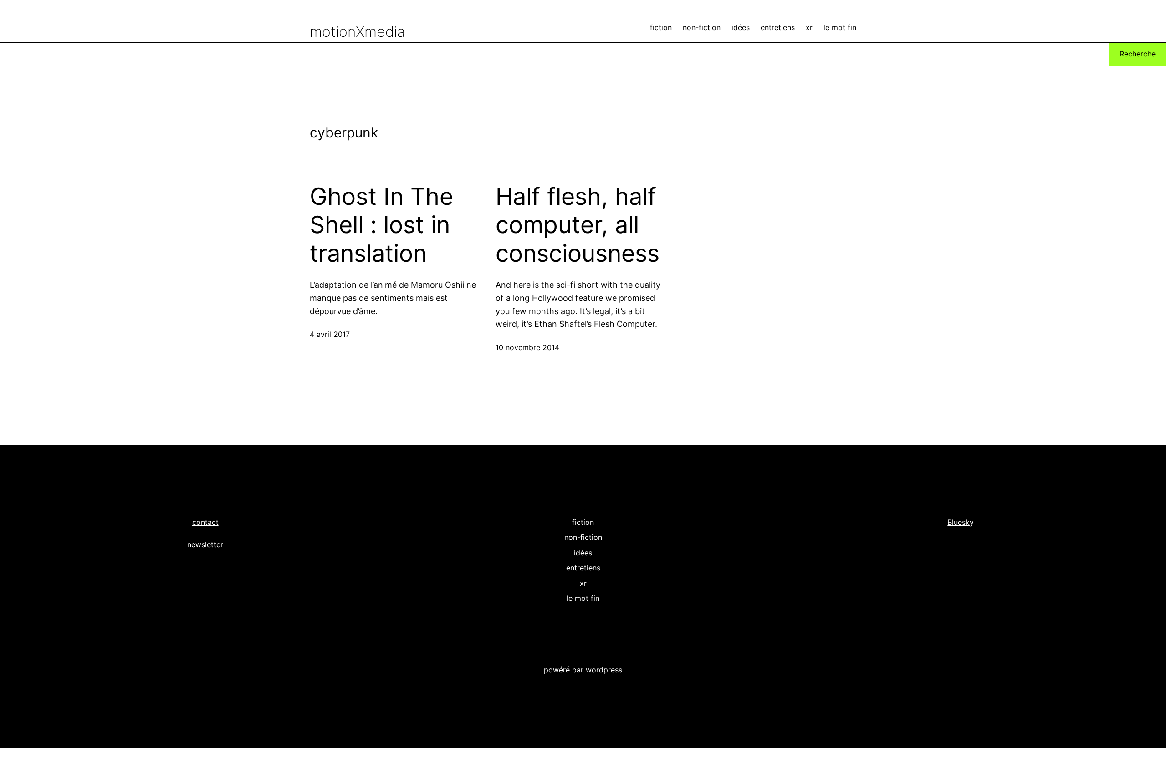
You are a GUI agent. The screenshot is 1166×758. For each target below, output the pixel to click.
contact (205, 522)
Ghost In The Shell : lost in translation (381, 225)
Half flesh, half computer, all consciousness (578, 225)
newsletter (205, 544)
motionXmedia (357, 32)
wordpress (604, 669)
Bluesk (958, 522)
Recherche (1138, 53)
